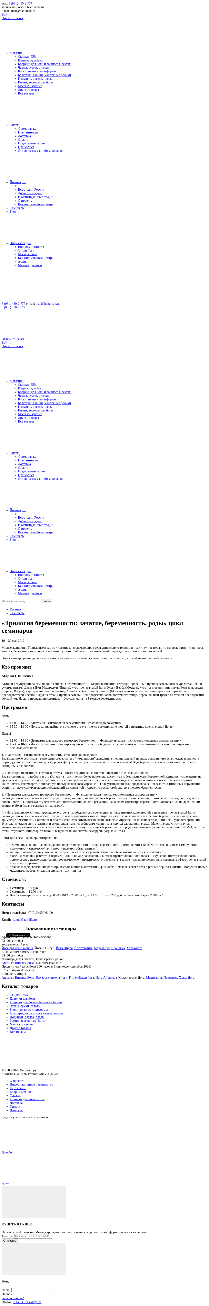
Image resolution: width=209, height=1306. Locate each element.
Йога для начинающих (17, 948)
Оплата (23, 139)
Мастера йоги (27, 254)
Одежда (15, 1095)
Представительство (31, 143)
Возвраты (16, 1110)
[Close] (34, 1202)
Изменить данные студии (35, 197)
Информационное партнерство (31, 1084)
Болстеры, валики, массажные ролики (44, 75)
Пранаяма (118, 948)
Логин (6, 1289)
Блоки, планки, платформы (37, 71)
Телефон (7, 1236)
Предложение (28, 132)
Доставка (24, 136)
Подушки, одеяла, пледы (35, 78)
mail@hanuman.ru (48, 303)
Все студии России (31, 189)
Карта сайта (18, 1088)
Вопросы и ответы (31, 246)
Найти (46, 601)
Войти (6, 14)
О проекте (25, 200)
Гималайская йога (81, 977)
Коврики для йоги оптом (27, 1099)
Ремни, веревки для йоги (35, 82)
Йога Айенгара (106, 977)
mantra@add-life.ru (24, 919)
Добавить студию (30, 193)
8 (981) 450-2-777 (20, 3)
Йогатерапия (83, 948)
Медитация (102, 948)
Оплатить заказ (12, 18)
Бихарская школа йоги (51, 977)
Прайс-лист (26, 147)
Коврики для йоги (30, 60)
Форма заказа (27, 128)
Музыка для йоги (30, 265)
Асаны (22, 261)
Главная (15, 609)
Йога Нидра (64, 948)
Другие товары (28, 89)
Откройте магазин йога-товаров (40, 150)
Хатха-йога (134, 948)
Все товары (26, 93)
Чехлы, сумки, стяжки (33, 67)
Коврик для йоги (21, 1092)
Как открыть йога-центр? (35, 204)
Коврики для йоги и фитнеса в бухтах (44, 64)
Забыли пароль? (13, 1298)
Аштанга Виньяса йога (18, 962)
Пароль (7, 1294)
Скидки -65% (27, 56)
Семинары (17, 613)
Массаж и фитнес (30, 86)
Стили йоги (26, 250)
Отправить (9, 1240)
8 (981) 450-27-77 (13, 307)
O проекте (17, 1080)
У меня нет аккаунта (27, 1302)
